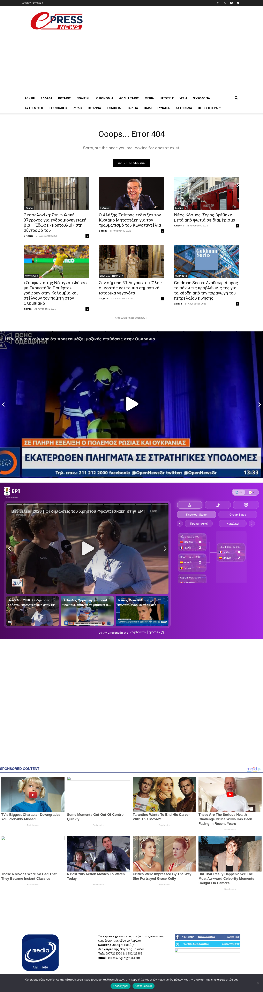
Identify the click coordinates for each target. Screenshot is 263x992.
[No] (258, 983)
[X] (224, 3)
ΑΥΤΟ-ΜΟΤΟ (34, 108)
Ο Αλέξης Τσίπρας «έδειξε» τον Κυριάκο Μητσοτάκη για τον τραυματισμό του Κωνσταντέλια (130, 220)
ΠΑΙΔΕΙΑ (132, 108)
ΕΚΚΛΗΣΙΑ (114, 108)
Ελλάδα (46, 98)
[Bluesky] (238, 3)
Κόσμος (64, 98)
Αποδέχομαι (120, 985)
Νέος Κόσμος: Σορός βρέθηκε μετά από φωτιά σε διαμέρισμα (204, 217)
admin (103, 230)
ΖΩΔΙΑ (78, 108)
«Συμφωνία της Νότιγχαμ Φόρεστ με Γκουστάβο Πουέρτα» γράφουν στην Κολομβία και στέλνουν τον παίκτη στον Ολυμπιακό (56, 293)
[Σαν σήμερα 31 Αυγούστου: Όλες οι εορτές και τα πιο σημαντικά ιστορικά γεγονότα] (131, 261)
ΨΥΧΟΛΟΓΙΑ (201, 98)
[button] (236, 98)
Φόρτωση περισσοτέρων (130, 317)
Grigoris (28, 235)
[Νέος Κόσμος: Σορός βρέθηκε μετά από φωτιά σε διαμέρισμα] (206, 193)
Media (149, 98)
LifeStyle (167, 98)
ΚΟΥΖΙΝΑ (94, 108)
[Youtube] (231, 3)
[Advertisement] (166, 20)
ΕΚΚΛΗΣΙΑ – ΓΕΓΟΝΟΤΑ (111, 275)
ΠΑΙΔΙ (148, 108)
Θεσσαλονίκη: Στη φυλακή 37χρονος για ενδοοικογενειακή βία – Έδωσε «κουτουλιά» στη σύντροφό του (55, 222)
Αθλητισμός (129, 98)
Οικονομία (104, 98)
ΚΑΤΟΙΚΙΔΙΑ (183, 108)
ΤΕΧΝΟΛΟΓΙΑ (58, 108)
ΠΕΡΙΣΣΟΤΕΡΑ (208, 108)
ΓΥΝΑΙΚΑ (163, 108)
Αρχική (30, 98)
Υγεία (183, 98)
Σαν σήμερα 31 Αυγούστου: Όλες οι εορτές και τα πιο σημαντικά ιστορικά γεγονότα (130, 287)
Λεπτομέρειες (143, 985)
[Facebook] (218, 3)
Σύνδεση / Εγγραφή (32, 2)
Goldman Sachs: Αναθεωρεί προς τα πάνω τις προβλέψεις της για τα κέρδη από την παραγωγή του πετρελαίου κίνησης (206, 290)
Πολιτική (83, 98)
